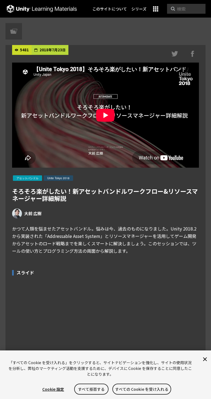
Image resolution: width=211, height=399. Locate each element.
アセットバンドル (27, 178)
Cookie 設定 (53, 389)
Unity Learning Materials (41, 9)
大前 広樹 (32, 213)
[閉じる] (205, 359)
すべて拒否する (91, 389)
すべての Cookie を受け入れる (141, 389)
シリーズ (138, 9)
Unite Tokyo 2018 (58, 178)
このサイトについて (109, 9)
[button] (156, 9)
